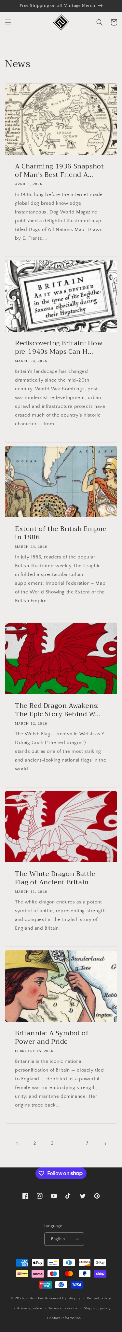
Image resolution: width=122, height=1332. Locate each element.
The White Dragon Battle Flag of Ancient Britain (55, 878)
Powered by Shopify (63, 1298)
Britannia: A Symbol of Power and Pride (51, 1037)
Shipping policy (97, 1308)
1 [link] (17, 1143)
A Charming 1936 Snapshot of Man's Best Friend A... (59, 170)
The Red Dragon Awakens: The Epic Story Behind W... (58, 710)
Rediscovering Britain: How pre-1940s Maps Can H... (59, 347)
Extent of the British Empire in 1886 (61, 533)
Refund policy (99, 1298)
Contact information (64, 1318)
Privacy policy (29, 1308)
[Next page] (105, 1144)
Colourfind (35, 1298)
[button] (8, 22)
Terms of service (63, 1308)
